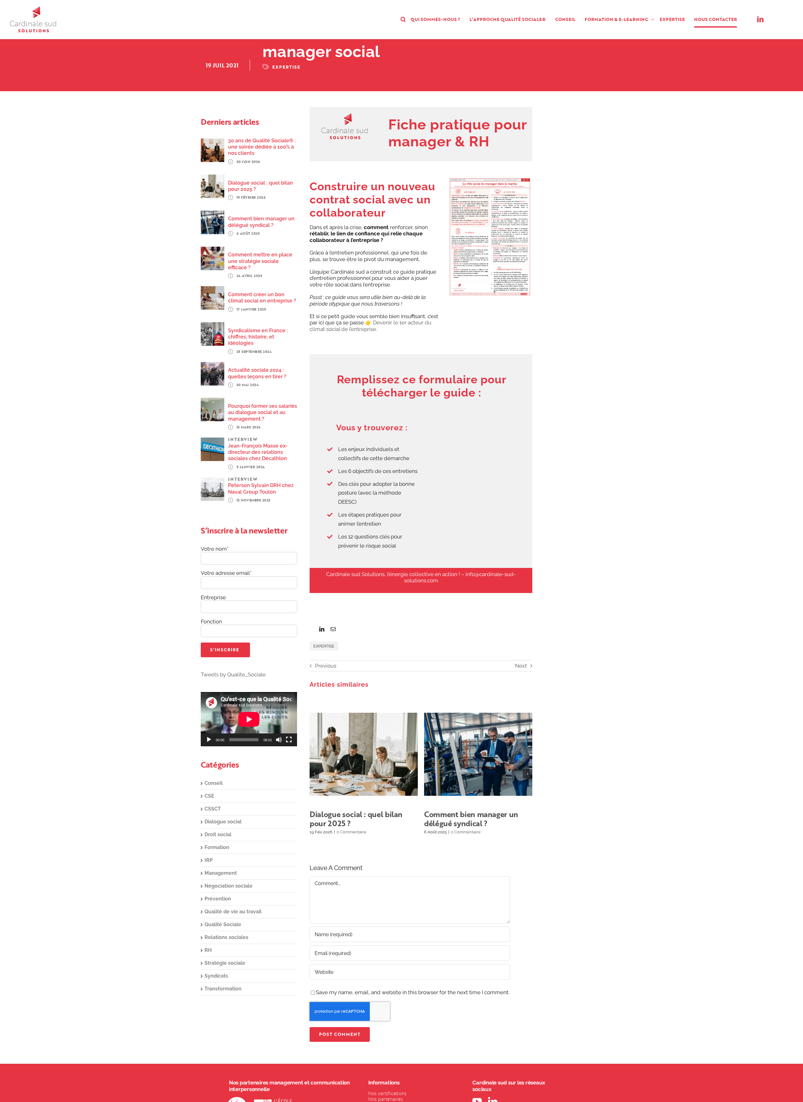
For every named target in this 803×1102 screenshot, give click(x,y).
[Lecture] (209, 740)
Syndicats (216, 976)
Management (221, 873)
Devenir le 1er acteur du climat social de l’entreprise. (370, 325)
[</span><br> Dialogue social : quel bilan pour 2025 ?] (364, 754)
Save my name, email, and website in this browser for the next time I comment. (412, 992)
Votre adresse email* (226, 573)
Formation (217, 847)
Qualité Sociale (223, 924)
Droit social (218, 834)
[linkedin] (760, 19)
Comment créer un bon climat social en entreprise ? (262, 297)
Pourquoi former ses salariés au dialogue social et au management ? (262, 412)
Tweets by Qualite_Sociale (233, 674)
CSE (209, 796)
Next (521, 666)
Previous (325, 666)
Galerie (371, 754)
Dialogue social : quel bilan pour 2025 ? (356, 754)
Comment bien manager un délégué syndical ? (470, 754)
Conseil (214, 783)
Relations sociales (226, 937)
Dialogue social (223, 822)
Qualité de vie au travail (233, 912)
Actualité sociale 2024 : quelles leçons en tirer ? (257, 373)
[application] (249, 719)
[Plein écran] (289, 740)
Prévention (218, 899)
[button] (403, 19)
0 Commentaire (351, 832)
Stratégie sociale (225, 963)
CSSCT (213, 809)
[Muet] (279, 740)
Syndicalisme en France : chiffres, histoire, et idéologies (258, 337)
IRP (209, 860)
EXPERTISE (286, 67)
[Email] (333, 629)
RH (208, 950)
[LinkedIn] (321, 629)
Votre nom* (214, 549)
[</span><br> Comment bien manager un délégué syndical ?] (478, 754)
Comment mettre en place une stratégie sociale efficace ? (260, 261)
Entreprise (213, 597)
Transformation (223, 989)
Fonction (211, 621)
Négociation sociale (229, 886)
